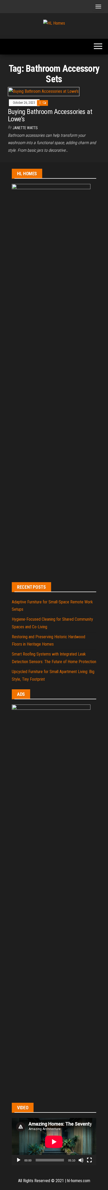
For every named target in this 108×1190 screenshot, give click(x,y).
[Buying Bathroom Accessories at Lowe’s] (43, 91)
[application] (54, 1141)
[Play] (18, 1160)
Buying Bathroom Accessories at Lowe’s (50, 115)
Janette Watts (25, 128)
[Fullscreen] (89, 1160)
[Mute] (81, 1160)
